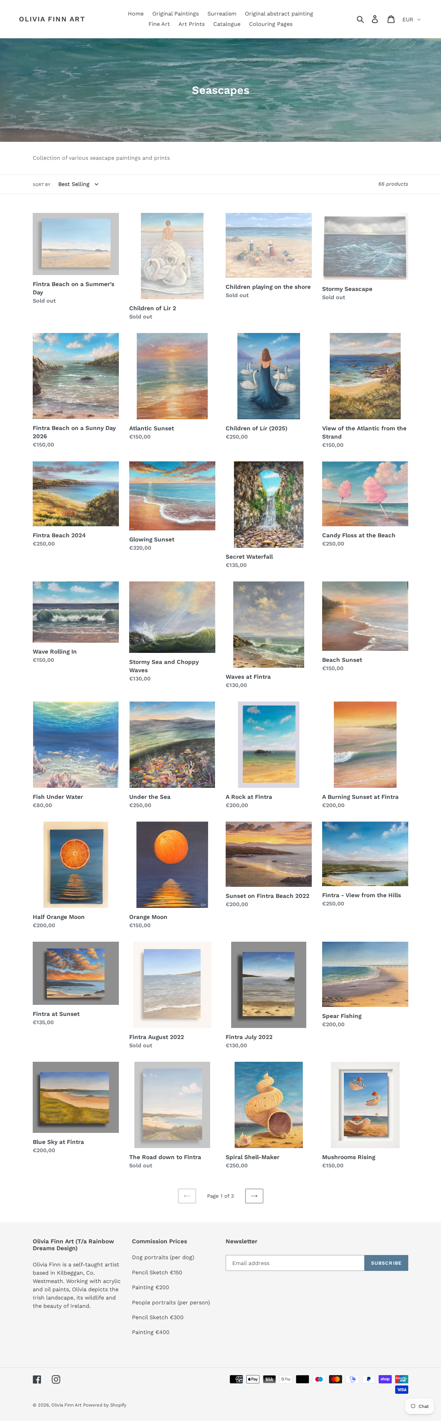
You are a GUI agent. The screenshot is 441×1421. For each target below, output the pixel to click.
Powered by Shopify (104, 1405)
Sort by (41, 184)
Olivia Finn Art (52, 19)
